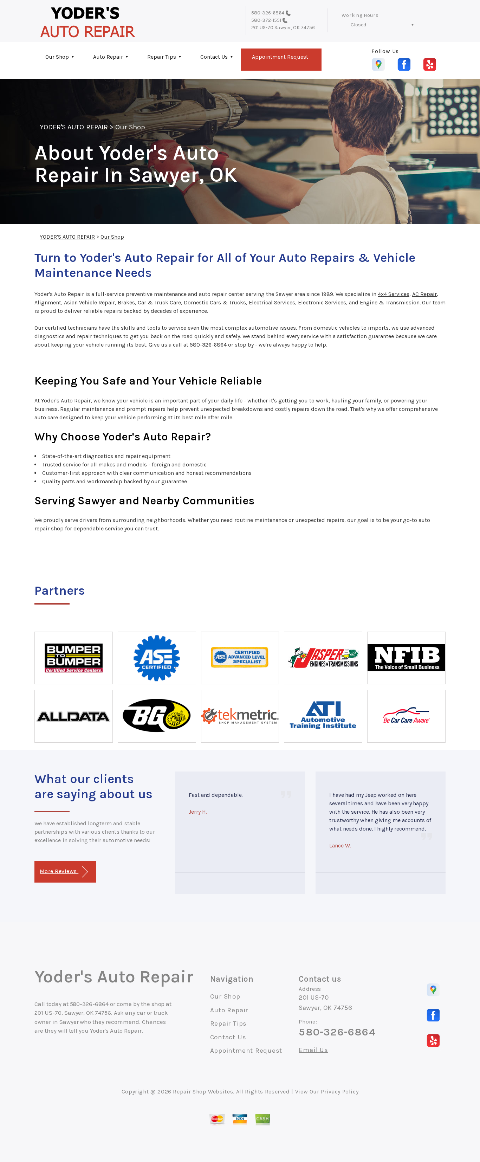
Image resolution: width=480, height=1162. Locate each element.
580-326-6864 (268, 13)
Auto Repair (108, 56)
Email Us (313, 1050)
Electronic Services (322, 302)
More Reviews (59, 871)
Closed (358, 25)
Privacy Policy (339, 1091)
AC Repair (424, 294)
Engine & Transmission (390, 302)
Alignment (47, 302)
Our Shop (57, 56)
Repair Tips (161, 56)
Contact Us (214, 56)
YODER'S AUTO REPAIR (74, 127)
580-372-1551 (266, 20)
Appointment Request (280, 56)
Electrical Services (272, 302)
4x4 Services (393, 294)
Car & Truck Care (159, 302)
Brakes (126, 302)
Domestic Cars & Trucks (215, 302)
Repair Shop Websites (203, 1091)
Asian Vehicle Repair (89, 302)
